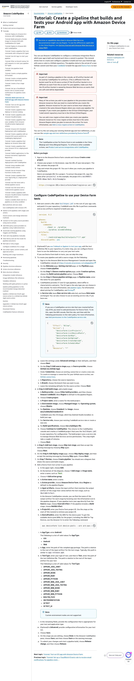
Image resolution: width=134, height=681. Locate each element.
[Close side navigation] (28, 13)
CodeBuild (61, 66)
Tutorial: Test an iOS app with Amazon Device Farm (63, 654)
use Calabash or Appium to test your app (65, 246)
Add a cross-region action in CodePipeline (68, 125)
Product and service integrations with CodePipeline (68, 147)
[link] (69, 13)
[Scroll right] (79, 6)
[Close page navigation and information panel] (130, 39)
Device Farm (86, 66)
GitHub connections (47, 377)
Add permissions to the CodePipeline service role (67, 317)
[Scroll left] (37, 6)
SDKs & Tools (111, 62)
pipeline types (75, 288)
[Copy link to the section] (32, 195)
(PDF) (45, 48)
